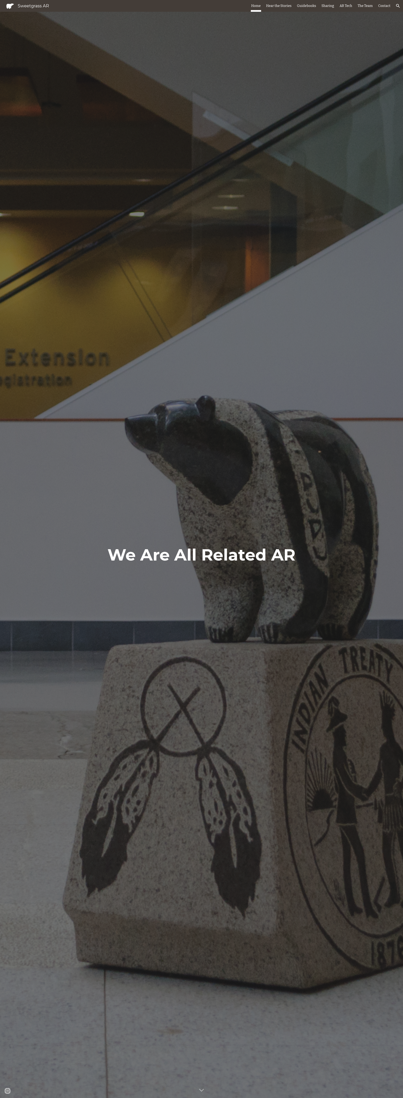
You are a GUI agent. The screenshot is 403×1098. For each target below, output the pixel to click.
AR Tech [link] (346, 6)
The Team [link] (365, 6)
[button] (398, 6)
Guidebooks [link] (306, 6)
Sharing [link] (328, 6)
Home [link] (256, 6)
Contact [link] (384, 6)
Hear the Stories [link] (279, 6)
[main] (201, 555)
